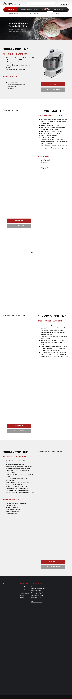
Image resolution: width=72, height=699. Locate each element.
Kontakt (22, 597)
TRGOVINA (36, 9)
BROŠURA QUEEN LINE (19, 430)
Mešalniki (22, 595)
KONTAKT (63, 9)
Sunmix (31, 252)
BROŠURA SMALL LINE (19, 225)
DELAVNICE (23, 9)
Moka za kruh (23, 586)
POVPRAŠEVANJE (53, 84)
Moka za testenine (24, 593)
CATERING (29, 9)
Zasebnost (14, 696)
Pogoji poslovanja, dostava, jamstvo (24, 696)
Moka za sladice (24, 591)
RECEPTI (44, 9)
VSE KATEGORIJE (11, 9)
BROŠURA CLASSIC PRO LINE (53, 89)
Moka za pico (23, 589)
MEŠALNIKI (49, 9)
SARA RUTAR (57, 9)
